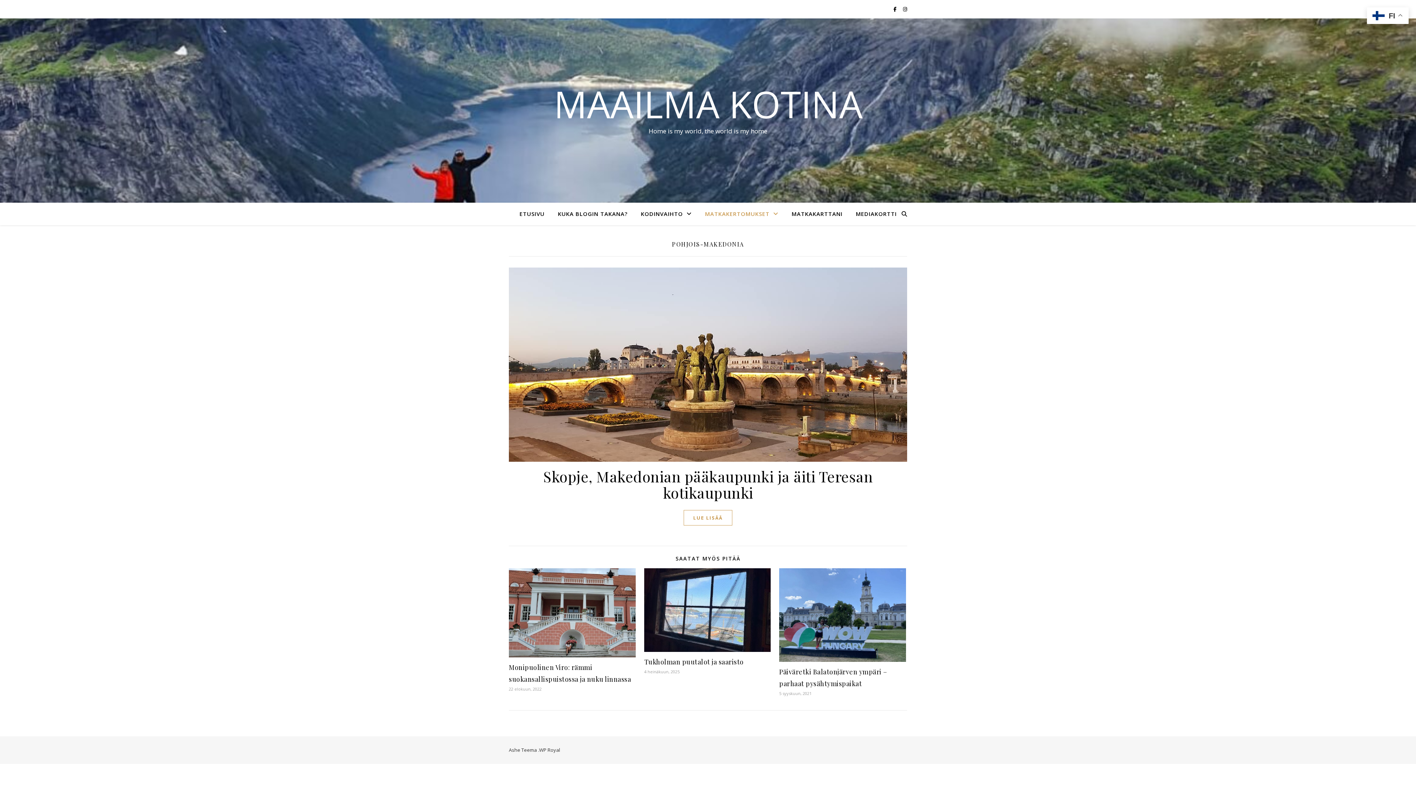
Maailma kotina (708, 103)
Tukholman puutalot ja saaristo (694, 661)
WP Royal (549, 750)
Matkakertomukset (737, 213)
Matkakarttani (817, 213)
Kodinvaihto (662, 213)
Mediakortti (876, 213)
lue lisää (708, 517)
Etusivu (532, 213)
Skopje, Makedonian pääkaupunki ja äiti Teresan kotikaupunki (708, 484)
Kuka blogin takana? (593, 213)
